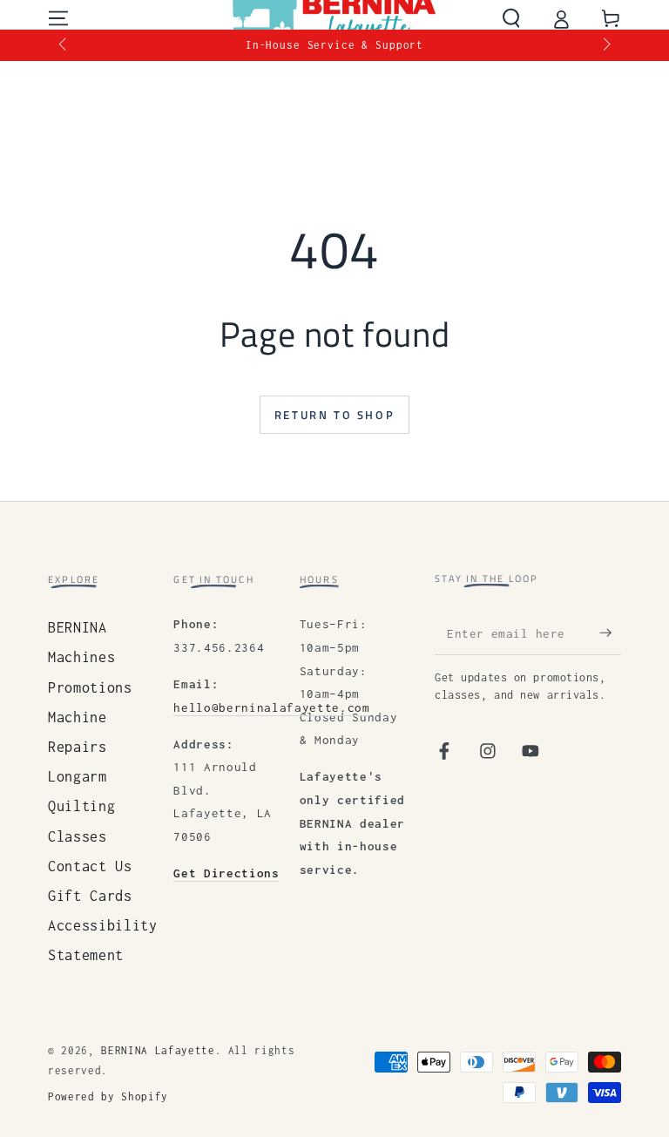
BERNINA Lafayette (157, 1051)
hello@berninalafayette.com (271, 707)
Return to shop (334, 414)
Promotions (90, 687)
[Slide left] (64, 45)
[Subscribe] (610, 632)
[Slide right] (605, 45)
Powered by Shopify (108, 1097)
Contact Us (90, 866)
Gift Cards (90, 896)
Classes (77, 836)
